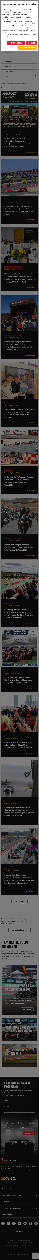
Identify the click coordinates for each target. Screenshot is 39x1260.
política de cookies (11, 37)
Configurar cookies (27, 48)
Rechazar (31, 43)
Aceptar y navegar (16, 43)
